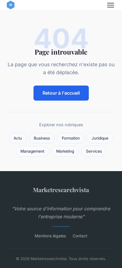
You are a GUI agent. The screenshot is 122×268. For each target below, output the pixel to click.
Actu (18, 138)
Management (32, 151)
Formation (71, 138)
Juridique (100, 138)
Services (94, 151)
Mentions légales (50, 235)
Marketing (65, 151)
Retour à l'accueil (61, 93)
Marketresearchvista (61, 190)
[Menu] (110, 5)
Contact (80, 235)
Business (42, 138)
